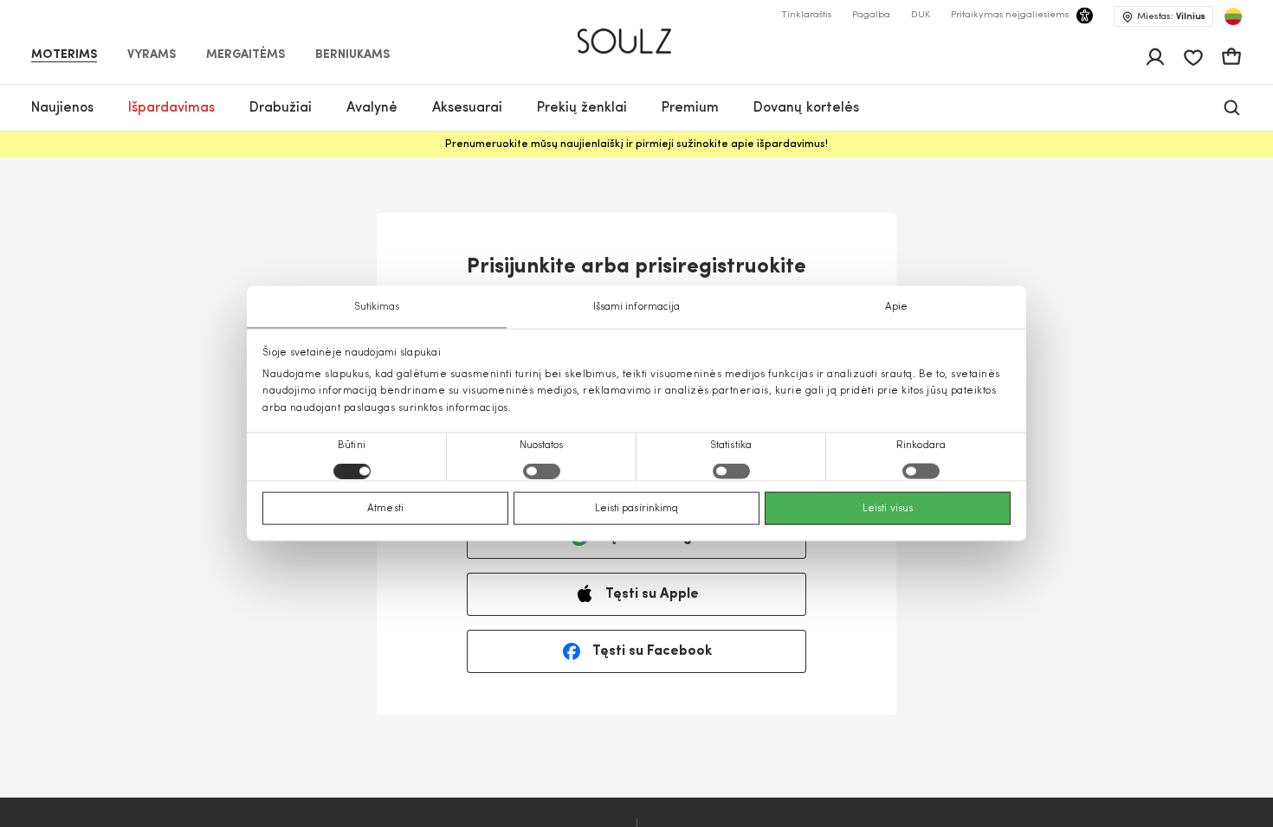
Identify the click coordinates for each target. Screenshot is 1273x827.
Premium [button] (690, 108)
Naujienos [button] (62, 108)
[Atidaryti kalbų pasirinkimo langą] (1233, 16)
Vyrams (151, 55)
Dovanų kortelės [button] (806, 108)
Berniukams (352, 55)
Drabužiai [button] (280, 108)
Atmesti (385, 508)
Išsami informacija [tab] (637, 307)
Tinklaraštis (806, 15)
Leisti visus (888, 508)
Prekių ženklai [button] (582, 108)
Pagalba (871, 15)
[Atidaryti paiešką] (1232, 108)
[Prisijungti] (1155, 57)
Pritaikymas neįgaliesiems (1010, 15)
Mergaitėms (245, 55)
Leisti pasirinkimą (637, 508)
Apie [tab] (896, 307)
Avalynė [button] (371, 108)
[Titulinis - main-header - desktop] (637, 33)
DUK (920, 15)
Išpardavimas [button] (171, 108)
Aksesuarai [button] (467, 108)
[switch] (541, 470)
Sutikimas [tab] (377, 307)
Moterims (64, 55)
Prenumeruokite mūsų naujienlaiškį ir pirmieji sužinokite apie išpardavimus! (636, 144)
